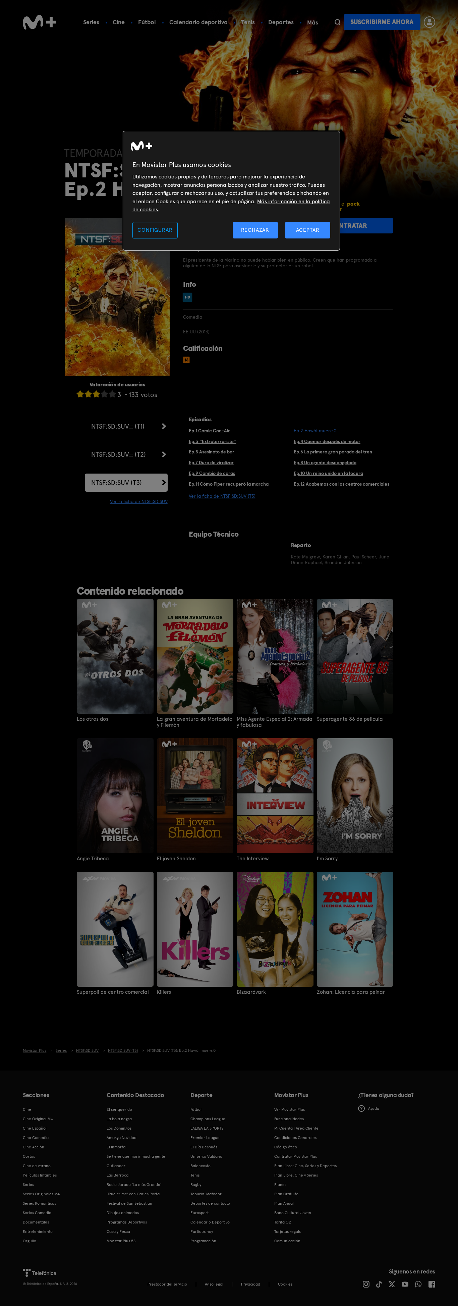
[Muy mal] (80, 393)
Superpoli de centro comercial (113, 992)
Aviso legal (214, 1284)
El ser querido (119, 1109)
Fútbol (147, 21)
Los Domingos (119, 1128)
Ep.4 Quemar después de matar (327, 441)
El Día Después (203, 1147)
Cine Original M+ (38, 1119)
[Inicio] (39, 22)
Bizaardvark (251, 992)
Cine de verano (37, 1165)
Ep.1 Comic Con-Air (209, 430)
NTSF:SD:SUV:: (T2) (118, 454)
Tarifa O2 (282, 1222)
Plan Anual (284, 1203)
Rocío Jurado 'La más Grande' (134, 1184)
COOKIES (285, 1284)
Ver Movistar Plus (289, 1109)
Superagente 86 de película (350, 719)
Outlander (116, 1165)
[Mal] (88, 393)
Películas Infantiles (40, 1175)
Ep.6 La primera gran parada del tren (333, 451)
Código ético (285, 1147)
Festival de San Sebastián (129, 1203)
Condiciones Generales (295, 1137)
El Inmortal (116, 1147)
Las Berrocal (118, 1175)
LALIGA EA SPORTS (206, 1128)
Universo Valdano (206, 1156)
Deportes (281, 21)
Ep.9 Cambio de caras (212, 473)
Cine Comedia (36, 1137)
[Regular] (96, 393)
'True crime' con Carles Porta (133, 1194)
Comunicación (287, 1241)
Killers (164, 992)
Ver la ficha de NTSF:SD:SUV (139, 501)
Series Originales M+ (41, 1194)
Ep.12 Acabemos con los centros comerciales (341, 484)
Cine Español (35, 1128)
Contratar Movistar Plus (295, 1156)
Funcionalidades (289, 1119)
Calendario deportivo (198, 21)
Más (312, 22)
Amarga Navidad (121, 1137)
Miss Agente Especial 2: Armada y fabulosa (274, 722)
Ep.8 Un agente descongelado (325, 462)
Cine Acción (33, 1147)
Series (91, 21)
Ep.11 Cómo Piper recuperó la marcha (229, 484)
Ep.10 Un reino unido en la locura (328, 473)
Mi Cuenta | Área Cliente (296, 1128)
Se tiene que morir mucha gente (136, 1156)
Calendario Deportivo (210, 1222)
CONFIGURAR (154, 230)
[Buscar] (337, 22)
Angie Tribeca (93, 859)
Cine (119, 21)
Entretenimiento (38, 1231)
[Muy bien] (112, 393)
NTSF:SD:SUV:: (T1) (118, 426)
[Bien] (104, 393)
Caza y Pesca (118, 1231)
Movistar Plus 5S (121, 1241)
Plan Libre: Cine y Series (296, 1175)
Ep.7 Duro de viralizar (211, 462)
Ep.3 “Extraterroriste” (212, 441)
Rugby (195, 1184)
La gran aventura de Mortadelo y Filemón (194, 722)
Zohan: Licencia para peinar (351, 992)
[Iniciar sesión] (429, 22)
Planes (280, 1184)
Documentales (36, 1222)
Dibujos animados (123, 1212)
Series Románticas (39, 1203)
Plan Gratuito (286, 1194)
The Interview (253, 859)
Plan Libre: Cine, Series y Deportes (305, 1165)
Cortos (29, 1156)
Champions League (207, 1119)
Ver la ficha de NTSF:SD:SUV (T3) (222, 496)
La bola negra (119, 1119)
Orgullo (29, 1241)
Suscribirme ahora (381, 22)
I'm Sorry (327, 859)
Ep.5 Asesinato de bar (211, 451)
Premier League (205, 1137)
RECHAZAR (255, 230)
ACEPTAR (308, 230)
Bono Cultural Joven (292, 1212)
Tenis (248, 21)
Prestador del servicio (167, 1284)
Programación (203, 1241)
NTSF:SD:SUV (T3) (116, 483)
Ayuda (373, 1108)
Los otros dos (92, 719)
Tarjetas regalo (287, 1231)
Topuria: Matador (206, 1194)
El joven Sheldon (176, 859)
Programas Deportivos (127, 1222)
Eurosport (199, 1212)
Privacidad (250, 1284)
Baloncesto (200, 1165)
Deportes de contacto (210, 1203)
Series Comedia (37, 1212)
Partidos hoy (201, 1231)
